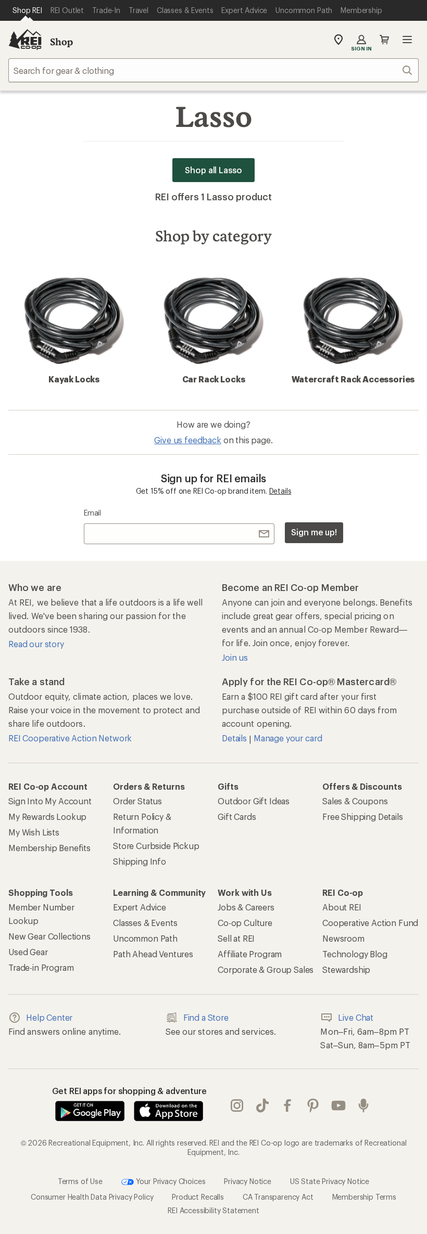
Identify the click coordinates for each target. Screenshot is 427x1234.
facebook (287, 1105)
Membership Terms (364, 1196)
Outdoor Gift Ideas (254, 801)
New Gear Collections (49, 936)
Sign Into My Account (50, 801)
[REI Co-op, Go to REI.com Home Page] (25, 39)
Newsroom (343, 938)
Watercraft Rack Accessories (353, 379)
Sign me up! (314, 532)
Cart (384, 39)
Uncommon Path (145, 938)
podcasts (363, 1105)
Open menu (407, 39)
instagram (237, 1105)
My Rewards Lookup (47, 816)
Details (280, 490)
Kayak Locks (73, 379)
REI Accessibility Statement (213, 1210)
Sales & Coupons (355, 801)
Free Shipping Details (362, 816)
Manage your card (288, 738)
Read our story (36, 644)
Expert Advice (139, 907)
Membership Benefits (49, 848)
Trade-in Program (40, 967)
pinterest (313, 1105)
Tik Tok (262, 1105)
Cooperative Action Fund (370, 923)
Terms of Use (80, 1181)
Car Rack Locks (213, 379)
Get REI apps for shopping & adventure (129, 1091)
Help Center (49, 1017)
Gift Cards (237, 816)
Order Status (137, 801)
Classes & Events (145, 923)
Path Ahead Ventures (153, 954)
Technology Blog (354, 954)
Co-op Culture (245, 923)
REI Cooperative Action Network (70, 738)
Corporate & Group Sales (265, 969)
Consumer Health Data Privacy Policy (92, 1196)
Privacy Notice (247, 1181)
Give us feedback (187, 440)
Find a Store (206, 1017)
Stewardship (346, 969)
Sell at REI (236, 938)
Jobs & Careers (246, 907)
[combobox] (213, 70)
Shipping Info (139, 861)
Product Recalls (198, 1196)
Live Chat (355, 1017)
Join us (235, 657)
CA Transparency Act (278, 1196)
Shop (61, 41)
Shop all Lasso (213, 170)
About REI (341, 907)
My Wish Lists (33, 832)
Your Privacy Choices (170, 1181)
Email (92, 512)
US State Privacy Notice (329, 1181)
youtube (338, 1105)
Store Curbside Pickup (156, 846)
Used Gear (28, 952)
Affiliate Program (250, 954)
